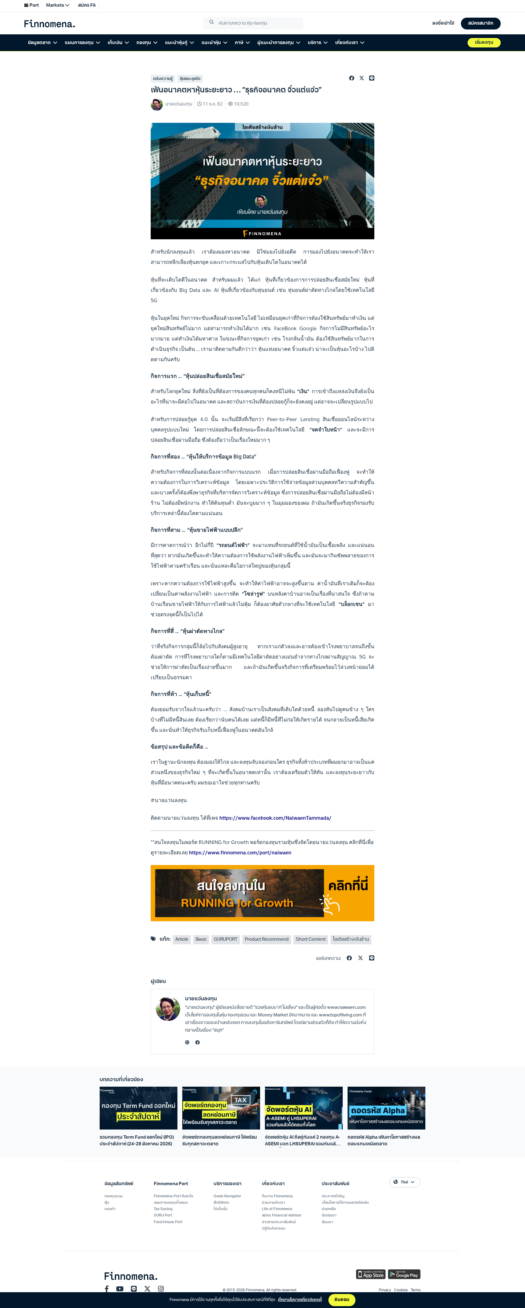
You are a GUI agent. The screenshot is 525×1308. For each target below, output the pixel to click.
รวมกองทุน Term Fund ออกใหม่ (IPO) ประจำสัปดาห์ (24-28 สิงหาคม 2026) (137, 1140)
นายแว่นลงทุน (201, 999)
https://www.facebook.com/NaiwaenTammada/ (275, 818)
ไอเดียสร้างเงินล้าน (351, 939)
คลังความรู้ (163, 79)
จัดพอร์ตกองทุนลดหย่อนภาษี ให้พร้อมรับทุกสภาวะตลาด (219, 1140)
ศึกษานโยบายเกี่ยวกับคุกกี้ (300, 1300)
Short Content (311, 939)
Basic (201, 939)
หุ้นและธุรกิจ (190, 79)
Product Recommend (267, 939)
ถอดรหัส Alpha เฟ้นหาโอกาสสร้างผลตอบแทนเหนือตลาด (384, 1140)
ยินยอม (342, 1300)
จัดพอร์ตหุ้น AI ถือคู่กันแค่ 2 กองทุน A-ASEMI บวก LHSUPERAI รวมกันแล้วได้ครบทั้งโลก (302, 1141)
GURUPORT (226, 939)
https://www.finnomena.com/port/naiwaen (240, 852)
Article (181, 939)
